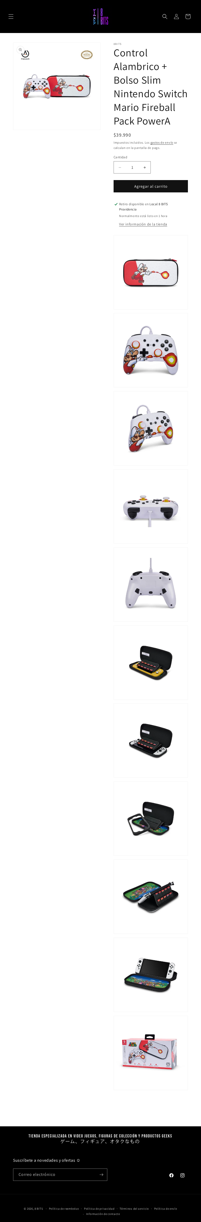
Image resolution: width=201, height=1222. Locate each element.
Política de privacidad (99, 1208)
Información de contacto (103, 1214)
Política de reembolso (64, 1208)
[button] (11, 16)
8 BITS (39, 1208)
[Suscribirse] (101, 1175)
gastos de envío (162, 142)
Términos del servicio (134, 1208)
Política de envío (165, 1208)
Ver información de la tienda (143, 224)
